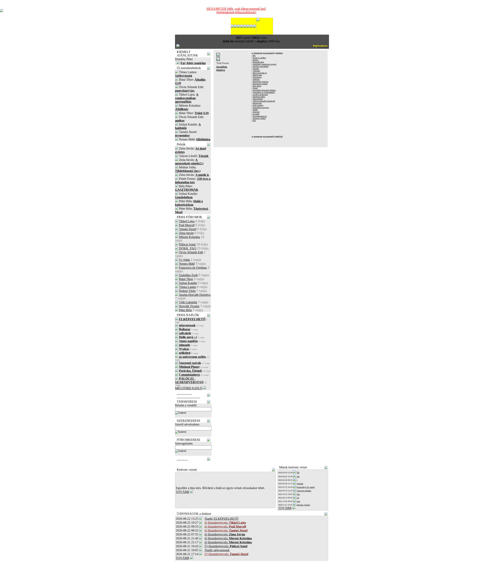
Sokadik (300, 484)
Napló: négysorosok (217, 550)
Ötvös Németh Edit (191, 252)
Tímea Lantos (187, 287)
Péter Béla (185, 310)
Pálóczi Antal (187, 244)
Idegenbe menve (260, 81)
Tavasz (256, 68)
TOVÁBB (182, 492)
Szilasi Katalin (188, 283)
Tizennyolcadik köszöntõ (264, 101)
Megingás (257, 103)
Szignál (256, 112)
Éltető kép (257, 75)
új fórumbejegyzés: (225, 534)
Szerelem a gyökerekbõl (264, 92)
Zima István (186, 233)
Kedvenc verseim (303, 505)
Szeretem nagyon (261, 107)
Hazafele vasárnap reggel (264, 64)
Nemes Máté (187, 263)
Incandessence (260, 116)
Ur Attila (184, 259)
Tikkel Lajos (187, 221)
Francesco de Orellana (193, 267)
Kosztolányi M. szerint (306, 487)
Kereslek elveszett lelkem (264, 90)
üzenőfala (221, 66)
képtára (220, 69)
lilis (298, 494)
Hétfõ (255, 110)
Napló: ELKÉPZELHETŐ (221, 518)
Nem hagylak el (260, 73)
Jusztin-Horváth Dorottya (194, 294)
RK (254, 55)
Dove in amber (259, 58)
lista (298, 501)
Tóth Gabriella (188, 302)
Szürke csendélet (261, 66)
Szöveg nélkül (259, 118)
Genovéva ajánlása (304, 491)
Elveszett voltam (260, 84)
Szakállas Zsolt (188, 275)
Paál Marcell (187, 225)
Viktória (256, 79)
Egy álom (257, 86)
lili (298, 498)
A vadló (256, 114)
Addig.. (256, 60)
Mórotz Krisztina (189, 237)
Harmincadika (259, 97)
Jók (298, 476)
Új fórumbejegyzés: (226, 546)
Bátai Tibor (186, 279)
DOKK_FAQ (187, 248)
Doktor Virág (187, 291)
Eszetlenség (258, 62)
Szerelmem (258, 99)
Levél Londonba (260, 94)
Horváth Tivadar (189, 306)
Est (254, 120)
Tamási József (187, 229)
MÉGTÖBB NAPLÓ (188, 388)
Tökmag (256, 71)
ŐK (298, 473)
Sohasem (257, 77)
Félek (255, 88)
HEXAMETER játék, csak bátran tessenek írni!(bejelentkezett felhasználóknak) (236, 10)
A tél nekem (258, 105)
